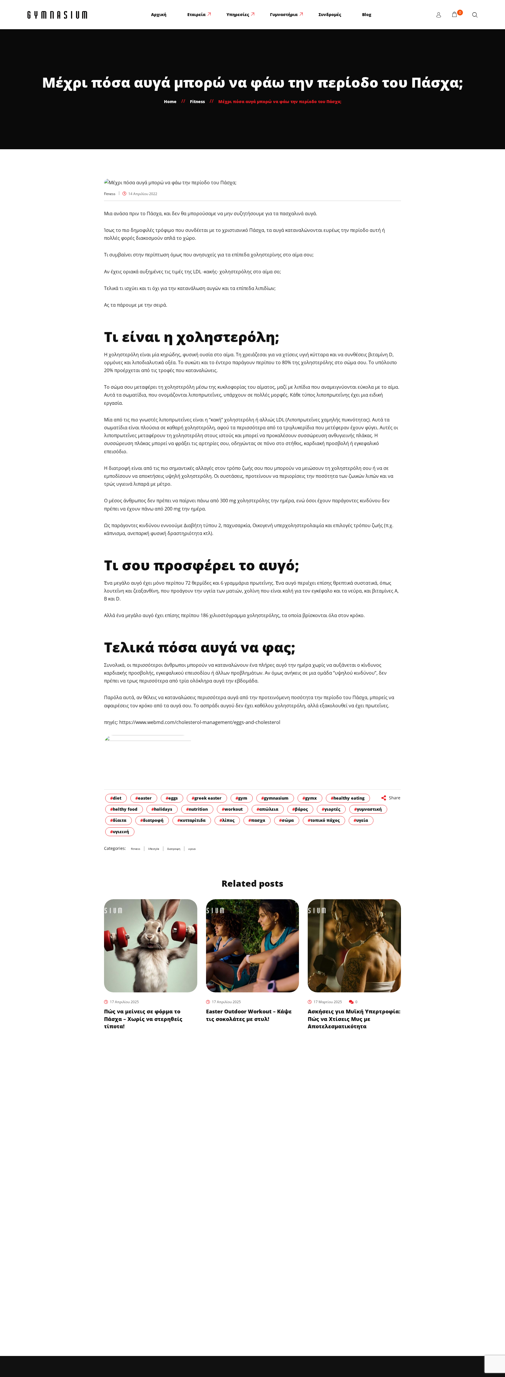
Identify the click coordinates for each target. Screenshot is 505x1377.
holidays (163, 809)
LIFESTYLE (153, 849)
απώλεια (268, 809)
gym (242, 798)
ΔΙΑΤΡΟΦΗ (173, 849)
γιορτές (332, 809)
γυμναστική (369, 809)
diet (117, 798)
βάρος (301, 809)
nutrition (198, 809)
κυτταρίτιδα (192, 820)
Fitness (109, 194)
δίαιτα (119, 820)
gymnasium (276, 798)
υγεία (362, 820)
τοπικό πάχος (325, 820)
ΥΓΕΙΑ (192, 849)
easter (145, 798)
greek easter (208, 798)
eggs (173, 798)
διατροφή (153, 820)
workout (233, 809)
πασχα (258, 820)
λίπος (228, 820)
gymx (311, 798)
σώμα (288, 820)
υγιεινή (121, 831)
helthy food (125, 809)
